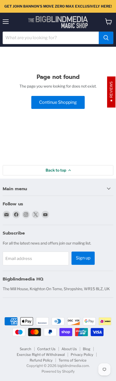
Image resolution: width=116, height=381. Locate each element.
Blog (86, 349)
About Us (69, 349)
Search (25, 349)
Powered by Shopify (58, 371)
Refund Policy (41, 360)
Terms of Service (73, 360)
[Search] (106, 38)
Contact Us (46, 349)
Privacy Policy (82, 354)
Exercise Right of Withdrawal (41, 354)
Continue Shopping (58, 102)
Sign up (83, 257)
